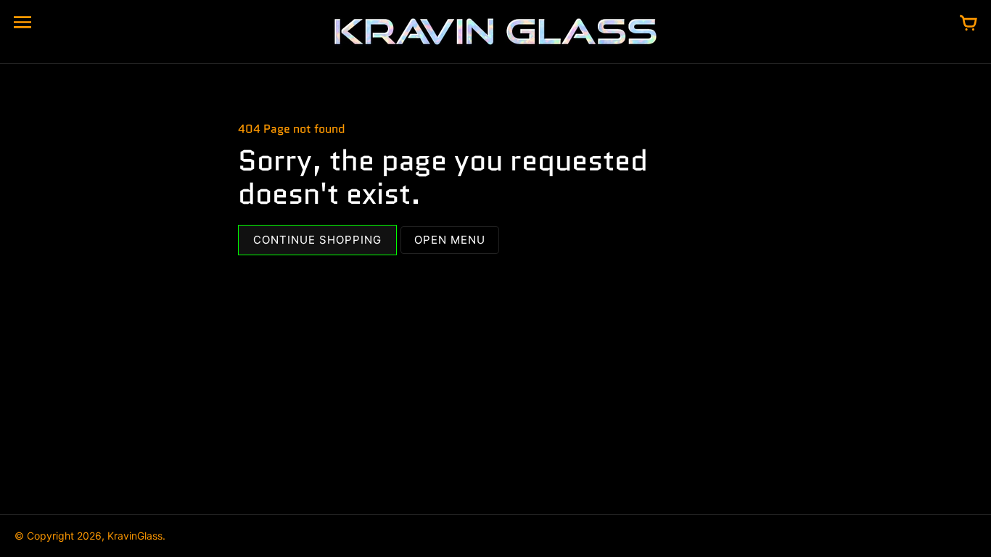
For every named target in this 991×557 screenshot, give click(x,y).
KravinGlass (135, 535)
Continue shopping (317, 240)
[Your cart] (968, 24)
